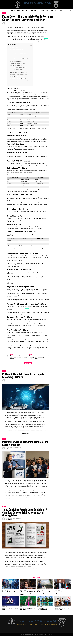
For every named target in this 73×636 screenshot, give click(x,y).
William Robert (9, 448)
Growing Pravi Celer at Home (16, 65)
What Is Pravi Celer (14, 47)
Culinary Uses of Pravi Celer (16, 61)
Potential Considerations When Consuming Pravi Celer (22, 80)
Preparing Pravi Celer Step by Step (17, 76)
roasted (46, 38)
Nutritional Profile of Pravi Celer (17, 49)
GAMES (52, 10)
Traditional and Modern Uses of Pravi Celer (19, 74)
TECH (38, 10)
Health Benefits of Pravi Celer (16, 51)
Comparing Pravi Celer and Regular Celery (19, 72)
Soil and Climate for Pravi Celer (21, 67)
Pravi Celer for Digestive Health (21, 53)
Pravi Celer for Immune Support (21, 56)
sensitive (27, 308)
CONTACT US (60, 10)
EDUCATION (47, 10)
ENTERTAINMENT (17, 10)
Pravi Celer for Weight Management (22, 58)
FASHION (22, 10)
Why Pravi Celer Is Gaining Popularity (19, 78)
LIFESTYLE (31, 10)
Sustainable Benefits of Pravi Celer (18, 82)
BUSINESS (42, 10)
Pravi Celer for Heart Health (20, 55)
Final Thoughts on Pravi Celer (17, 84)
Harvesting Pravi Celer (19, 69)
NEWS (35, 10)
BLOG (55, 10)
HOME (12, 10)
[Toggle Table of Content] (30, 45)
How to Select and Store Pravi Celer (18, 63)
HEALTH (27, 10)
